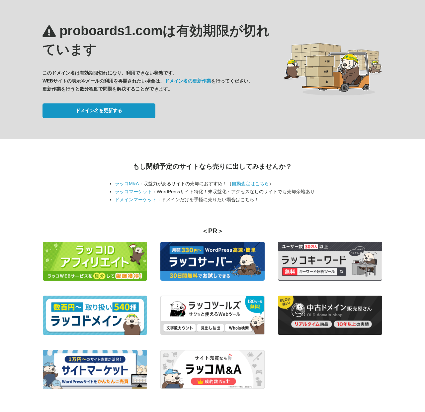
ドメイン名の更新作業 (188, 80)
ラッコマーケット (133, 191)
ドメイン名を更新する (99, 110)
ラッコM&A (127, 183)
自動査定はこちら (250, 183)
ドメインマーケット (136, 199)
